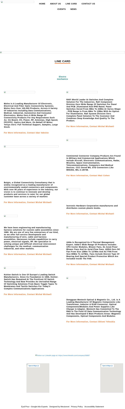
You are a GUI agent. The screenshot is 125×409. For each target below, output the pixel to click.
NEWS (73, 9)
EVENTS (62, 9)
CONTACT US (88, 4)
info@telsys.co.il (62, 351)
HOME (42, 4)
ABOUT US (55, 4)
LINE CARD (71, 4)
